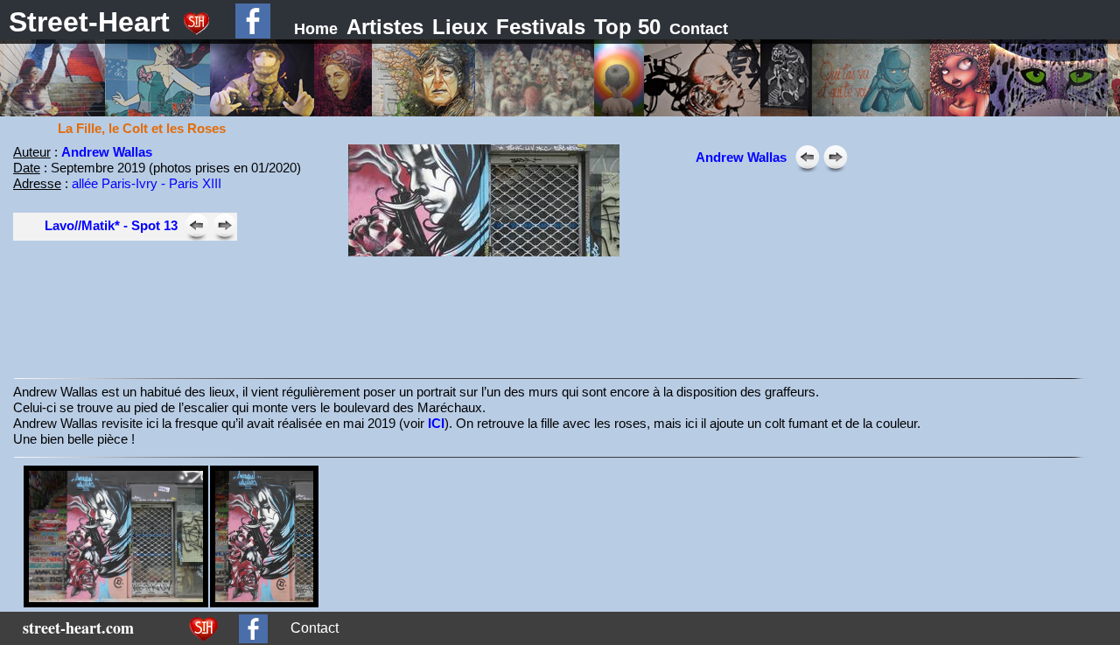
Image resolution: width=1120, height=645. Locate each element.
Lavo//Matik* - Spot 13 (111, 225)
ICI (436, 423)
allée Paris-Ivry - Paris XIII (146, 183)
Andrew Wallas (106, 151)
